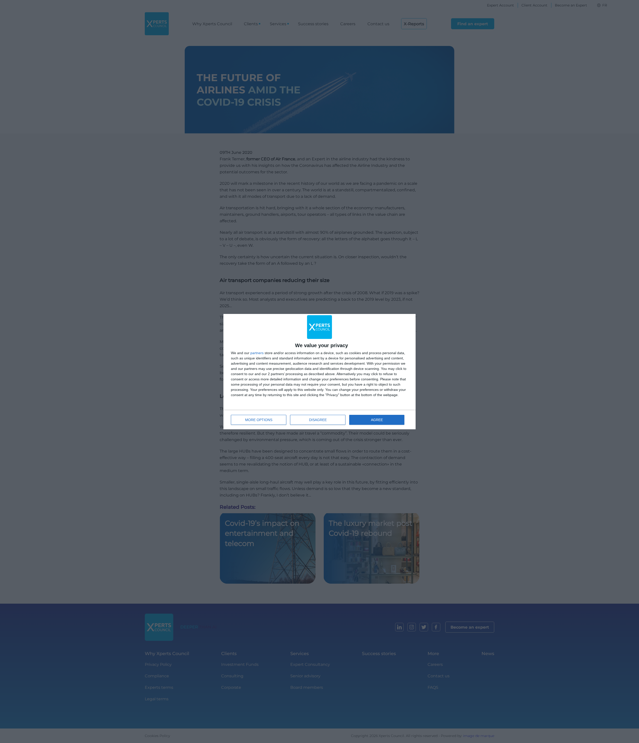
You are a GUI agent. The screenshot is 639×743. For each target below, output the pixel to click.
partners (257, 353)
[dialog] (319, 371)
